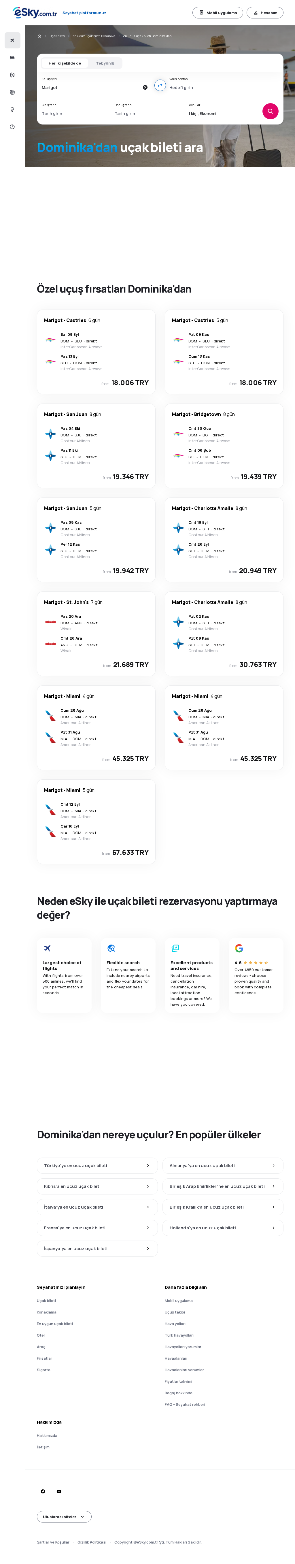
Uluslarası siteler (59, 1516)
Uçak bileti (57, 36)
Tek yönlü (105, 63)
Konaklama (46, 1312)
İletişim (43, 1447)
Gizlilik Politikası (91, 1542)
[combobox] (90, 87)
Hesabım (269, 12)
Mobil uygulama (222, 12)
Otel (41, 1335)
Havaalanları (176, 1358)
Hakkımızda (47, 1435)
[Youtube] (59, 1491)
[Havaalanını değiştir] (160, 85)
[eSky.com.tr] (39, 36)
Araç (41, 1346)
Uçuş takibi (175, 1312)
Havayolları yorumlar (183, 1346)
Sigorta (43, 1369)
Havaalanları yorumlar (184, 1369)
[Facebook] (42, 1491)
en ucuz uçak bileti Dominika (94, 36)
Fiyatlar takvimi (178, 1381)
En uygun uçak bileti (55, 1323)
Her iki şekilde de (65, 63)
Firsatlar (44, 1358)
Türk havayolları (179, 1335)
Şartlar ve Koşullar (53, 1542)
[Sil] (145, 87)
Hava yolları (175, 1323)
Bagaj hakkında (178, 1392)
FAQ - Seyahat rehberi (185, 1404)
